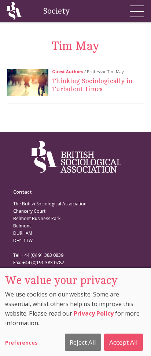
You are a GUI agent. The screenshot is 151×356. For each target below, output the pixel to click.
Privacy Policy (94, 313)
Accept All (123, 342)
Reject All (83, 342)
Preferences (21, 342)
